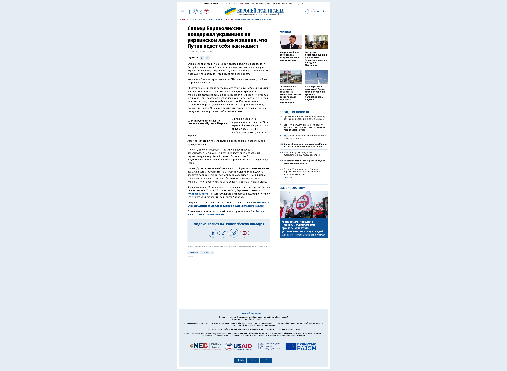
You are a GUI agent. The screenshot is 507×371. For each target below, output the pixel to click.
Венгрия (268, 20)
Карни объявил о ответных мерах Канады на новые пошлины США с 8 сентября (305, 145)
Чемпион (281, 4)
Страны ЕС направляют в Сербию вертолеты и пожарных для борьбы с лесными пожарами (302, 171)
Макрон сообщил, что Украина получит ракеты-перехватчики (290, 56)
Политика (224, 4)
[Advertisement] (228, 275)
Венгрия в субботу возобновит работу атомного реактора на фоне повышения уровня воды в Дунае (304, 127)
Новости (184, 20)
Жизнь (275, 4)
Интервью (202, 20)
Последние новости (294, 112)
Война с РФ (257, 20)
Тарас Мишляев (301, 235)
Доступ (301, 4)
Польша (229, 20)
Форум (247, 4)
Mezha (295, 4)
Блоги (253, 4)
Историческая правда (263, 4)
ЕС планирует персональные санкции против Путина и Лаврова (207, 122)
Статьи (193, 20)
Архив (212, 20)
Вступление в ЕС (242, 20)
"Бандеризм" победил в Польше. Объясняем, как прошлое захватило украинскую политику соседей (302, 226)
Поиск (219, 20)
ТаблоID (289, 4)
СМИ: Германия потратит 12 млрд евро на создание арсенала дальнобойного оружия (315, 93)
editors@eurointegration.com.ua (261, 319)
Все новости (287, 178)
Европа (240, 4)
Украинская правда (210, 4)
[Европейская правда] (254, 11)
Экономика (233, 4)
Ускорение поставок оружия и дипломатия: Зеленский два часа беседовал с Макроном (316, 59)
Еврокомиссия (207, 252)
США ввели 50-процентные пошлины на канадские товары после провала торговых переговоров (290, 94)
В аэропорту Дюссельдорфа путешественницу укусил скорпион (302, 153)
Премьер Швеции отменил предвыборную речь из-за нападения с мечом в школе (305, 117)
